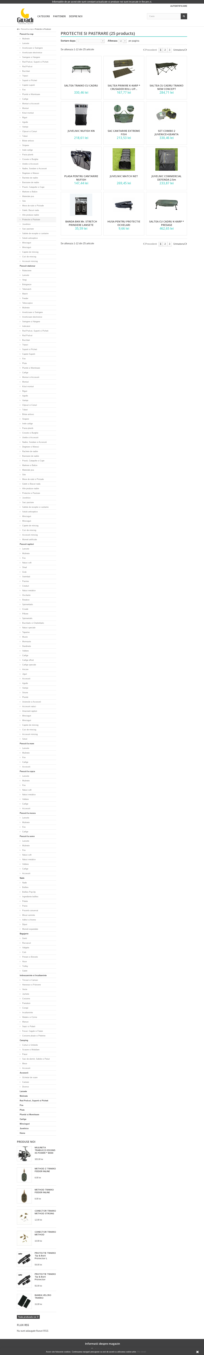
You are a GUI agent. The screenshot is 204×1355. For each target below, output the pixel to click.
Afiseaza (112, 40)
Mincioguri (26, 243)
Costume (26, 998)
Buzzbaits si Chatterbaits (33, 623)
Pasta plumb (27, 154)
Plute (24, 363)
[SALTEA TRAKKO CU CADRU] (81, 69)
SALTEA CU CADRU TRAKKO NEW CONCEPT (166, 87)
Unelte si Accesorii (30, 164)
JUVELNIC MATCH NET (124, 176)
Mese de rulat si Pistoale (33, 205)
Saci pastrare (28, 229)
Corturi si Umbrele (30, 1045)
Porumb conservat (30, 910)
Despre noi (75, 16)
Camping (24, 1040)
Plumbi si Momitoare (31, 94)
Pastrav (25, 581)
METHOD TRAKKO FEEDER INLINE (44, 1191)
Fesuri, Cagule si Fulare (32, 1031)
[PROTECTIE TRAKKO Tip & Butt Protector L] (24, 1259)
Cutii (24, 952)
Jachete (25, 994)
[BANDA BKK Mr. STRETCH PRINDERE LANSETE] (81, 205)
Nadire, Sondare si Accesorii (34, 168)
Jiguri (24, 674)
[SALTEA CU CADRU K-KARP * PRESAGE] (166, 205)
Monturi (25, 108)
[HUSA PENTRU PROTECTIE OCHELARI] (124, 205)
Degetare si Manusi (30, 173)
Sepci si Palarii (28, 1026)
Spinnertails (27, 618)
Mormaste (26, 641)
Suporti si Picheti (29, 80)
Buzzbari (26, 71)
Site (24, 201)
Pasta (24, 906)
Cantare (25, 1082)
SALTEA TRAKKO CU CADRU (81, 85)
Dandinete (26, 646)
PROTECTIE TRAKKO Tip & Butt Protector (45, 1276)
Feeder (25, 298)
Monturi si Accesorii (30, 103)
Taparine (26, 632)
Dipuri (24, 924)
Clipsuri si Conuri (29, 131)
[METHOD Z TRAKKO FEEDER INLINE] (24, 1174)
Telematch (26, 289)
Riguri (24, 117)
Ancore (25, 669)
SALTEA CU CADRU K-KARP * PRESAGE (166, 223)
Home (22, 1133)
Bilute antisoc (28, 141)
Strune (25, 692)
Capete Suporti (28, 354)
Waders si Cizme (29, 1017)
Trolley (25, 966)
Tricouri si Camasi (30, 980)
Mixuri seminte (28, 915)
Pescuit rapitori (27, 544)
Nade (22, 878)
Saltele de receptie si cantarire (35, 233)
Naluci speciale (28, 627)
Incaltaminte (27, 1012)
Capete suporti (28, 85)
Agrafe (25, 122)
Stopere (25, 145)
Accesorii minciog (30, 261)
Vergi (24, 280)
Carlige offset (28, 660)
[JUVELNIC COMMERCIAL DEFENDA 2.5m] (166, 159)
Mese (24, 1063)
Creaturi (25, 586)
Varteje (25, 127)
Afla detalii (141, 1352)
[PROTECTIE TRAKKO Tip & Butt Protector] (24, 1280)
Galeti (24, 971)
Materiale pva (28, 196)
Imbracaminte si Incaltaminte (33, 975)
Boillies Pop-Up (29, 892)
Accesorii (26, 679)
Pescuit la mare (27, 743)
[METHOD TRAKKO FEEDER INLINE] (24, 1196)
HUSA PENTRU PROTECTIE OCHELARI (123, 223)
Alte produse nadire (30, 215)
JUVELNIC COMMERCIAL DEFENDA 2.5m (166, 177)
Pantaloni (26, 1003)
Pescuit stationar (27, 266)
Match (25, 294)
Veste (24, 989)
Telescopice (27, 303)
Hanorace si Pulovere (31, 985)
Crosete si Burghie (30, 159)
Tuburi (25, 136)
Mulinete (26, 39)
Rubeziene (26, 270)
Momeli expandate (30, 929)
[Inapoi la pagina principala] (18, 29)
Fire (24, 90)
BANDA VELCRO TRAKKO (43, 1296)
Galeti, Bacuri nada (30, 210)
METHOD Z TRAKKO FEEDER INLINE (45, 1170)
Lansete (25, 43)
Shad (24, 567)
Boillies (25, 887)
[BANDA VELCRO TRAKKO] (24, 1301)
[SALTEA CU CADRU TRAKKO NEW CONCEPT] (166, 69)
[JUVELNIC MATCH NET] (124, 159)
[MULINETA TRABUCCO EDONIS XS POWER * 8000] (24, 1153)
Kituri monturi (28, 113)
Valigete (25, 947)
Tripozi (25, 76)
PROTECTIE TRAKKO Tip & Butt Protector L (45, 1255)
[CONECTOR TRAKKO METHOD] (24, 1238)
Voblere (25, 651)
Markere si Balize (29, 192)
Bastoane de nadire (30, 182)
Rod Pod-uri (27, 66)
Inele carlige (27, 150)
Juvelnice (26, 224)
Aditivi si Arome (29, 920)
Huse (24, 961)
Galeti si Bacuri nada (31, 484)
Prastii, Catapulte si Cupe (33, 187)
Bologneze (26, 284)
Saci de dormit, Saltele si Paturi (36, 1059)
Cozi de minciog (29, 257)
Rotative (25, 600)
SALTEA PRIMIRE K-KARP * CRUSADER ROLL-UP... (124, 87)
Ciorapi (25, 1008)
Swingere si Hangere (31, 57)
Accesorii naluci (29, 706)
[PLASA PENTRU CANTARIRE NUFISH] (81, 159)
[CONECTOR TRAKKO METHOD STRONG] (24, 1217)
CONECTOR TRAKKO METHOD (45, 1233)
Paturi (24, 1054)
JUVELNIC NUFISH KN (81, 131)
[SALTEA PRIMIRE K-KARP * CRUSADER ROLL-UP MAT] (124, 69)
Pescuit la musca (28, 813)
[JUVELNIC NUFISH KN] (81, 114)
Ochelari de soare (29, 1077)
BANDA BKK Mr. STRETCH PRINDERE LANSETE (81, 223)
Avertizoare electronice (32, 52)
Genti (24, 938)
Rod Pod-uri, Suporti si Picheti (35, 62)
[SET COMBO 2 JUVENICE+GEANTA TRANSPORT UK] (166, 114)
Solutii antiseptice (30, 238)
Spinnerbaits (27, 604)
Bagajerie (24, 934)
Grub (24, 572)
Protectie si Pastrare (31, 219)
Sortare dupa (68, 40)
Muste (25, 637)
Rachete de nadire (30, 178)
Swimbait (26, 576)
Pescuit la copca (27, 771)
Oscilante (26, 595)
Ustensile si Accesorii (31, 702)
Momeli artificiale (29, 539)
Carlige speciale (29, 665)
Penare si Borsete (30, 957)
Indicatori (26, 326)
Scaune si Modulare (30, 1049)
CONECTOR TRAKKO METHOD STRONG (45, 1212)
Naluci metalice (29, 590)
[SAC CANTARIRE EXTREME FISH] (124, 114)
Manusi (25, 1022)
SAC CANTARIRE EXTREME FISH (124, 132)
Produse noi (26, 1141)
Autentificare (178, 6)
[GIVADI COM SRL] (25, 16)
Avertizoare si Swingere (32, 48)
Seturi (24, 739)
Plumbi (25, 697)
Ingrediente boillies (30, 896)
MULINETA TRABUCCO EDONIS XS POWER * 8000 (45, 1150)
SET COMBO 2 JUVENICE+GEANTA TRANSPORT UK (166, 134)
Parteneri (59, 16)
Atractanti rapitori (29, 711)
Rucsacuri (26, 943)
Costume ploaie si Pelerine (33, 1036)
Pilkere (25, 614)
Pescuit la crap (26, 34)
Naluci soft (27, 563)
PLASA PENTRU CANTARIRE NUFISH (81, 177)
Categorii (43, 16)
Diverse (25, 1087)
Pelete (25, 901)
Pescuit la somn (27, 836)
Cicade (25, 609)
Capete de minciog (30, 252)
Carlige (25, 99)
